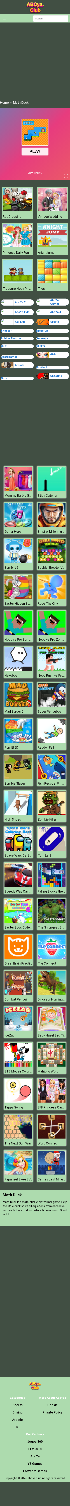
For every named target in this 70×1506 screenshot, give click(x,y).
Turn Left (44, 855)
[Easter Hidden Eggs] (18, 597)
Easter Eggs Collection (20, 927)
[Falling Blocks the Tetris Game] (52, 885)
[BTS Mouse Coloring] (18, 1065)
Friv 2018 (35, 1449)
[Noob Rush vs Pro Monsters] (52, 669)
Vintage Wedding (50, 216)
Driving (17, 1412)
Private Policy (52, 1412)
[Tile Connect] (52, 957)
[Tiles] (52, 282)
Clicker (40, 346)
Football (41, 367)
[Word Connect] (52, 1137)
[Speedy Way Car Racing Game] (18, 885)
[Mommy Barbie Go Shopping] (18, 489)
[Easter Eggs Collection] (18, 921)
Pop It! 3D (11, 747)
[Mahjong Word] (52, 1065)
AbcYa (35, 1456)
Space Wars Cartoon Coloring (25, 855)
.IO (18, 1427)
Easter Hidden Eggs (18, 603)
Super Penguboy (49, 711)
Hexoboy (10, 675)
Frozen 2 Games (35, 1471)
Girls (53, 354)
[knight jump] (52, 246)
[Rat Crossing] (17, 210)
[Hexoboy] (18, 669)
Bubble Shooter (11, 338)
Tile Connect (47, 963)
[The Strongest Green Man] (52, 921)
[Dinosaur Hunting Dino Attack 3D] (52, 993)
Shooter (6, 330)
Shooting (56, 376)
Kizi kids (20, 321)
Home (4, 102)
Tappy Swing (13, 1107)
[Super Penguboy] (52, 705)
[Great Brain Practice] (18, 957)
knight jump (46, 252)
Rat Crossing (12, 216)
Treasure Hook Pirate (17, 288)
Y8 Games (35, 1464)
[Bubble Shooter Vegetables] (52, 561)
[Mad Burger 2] (18, 705)
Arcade (19, 365)
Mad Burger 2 (14, 711)
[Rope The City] (52, 597)
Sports (54, 321)
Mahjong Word (48, 1071)
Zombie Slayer (14, 783)
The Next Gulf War (17, 1143)
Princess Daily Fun (16, 252)
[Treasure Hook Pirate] (17, 282)
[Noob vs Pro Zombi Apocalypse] (18, 633)
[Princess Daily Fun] (17, 246)
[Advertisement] (35, 61)
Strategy (42, 338)
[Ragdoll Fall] (52, 741)
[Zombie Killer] (52, 813)
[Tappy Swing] (18, 1101)
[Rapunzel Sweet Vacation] (18, 1173)
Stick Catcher (47, 495)
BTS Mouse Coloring (19, 1071)
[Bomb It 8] (18, 561)
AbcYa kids (22, 312)
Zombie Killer (47, 819)
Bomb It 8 (11, 567)
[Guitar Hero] (18, 525)
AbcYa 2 (20, 302)
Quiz (4, 346)
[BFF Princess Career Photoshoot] (52, 1101)
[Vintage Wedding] (52, 210)
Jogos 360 (35, 1441)
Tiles (41, 288)
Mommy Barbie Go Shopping (24, 495)
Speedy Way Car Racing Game (26, 891)
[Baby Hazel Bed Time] (52, 1029)
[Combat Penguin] (18, 993)
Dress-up (42, 330)
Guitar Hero (12, 531)
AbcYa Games (54, 302)
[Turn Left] (52, 849)
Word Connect (48, 1143)
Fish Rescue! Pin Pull (52, 783)
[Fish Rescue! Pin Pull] (52, 777)
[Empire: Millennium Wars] (52, 525)
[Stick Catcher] (52, 489)
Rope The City (48, 603)
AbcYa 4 (55, 312)
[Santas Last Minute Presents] (52, 1173)
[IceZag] (18, 1029)
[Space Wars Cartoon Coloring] (18, 849)
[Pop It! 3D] (18, 741)
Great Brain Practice (19, 963)
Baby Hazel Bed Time (53, 1035)
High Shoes (12, 819)
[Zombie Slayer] (18, 777)
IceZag (9, 1035)
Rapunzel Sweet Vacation (22, 1179)
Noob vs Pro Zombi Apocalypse (27, 639)
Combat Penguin (16, 999)
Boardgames (9, 356)
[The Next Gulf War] (18, 1137)
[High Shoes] (18, 813)
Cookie (52, 1405)
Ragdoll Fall (46, 747)
